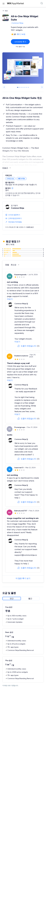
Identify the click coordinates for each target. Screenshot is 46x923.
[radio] (11, 598)
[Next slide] (42, 87)
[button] (12, 188)
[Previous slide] (4, 87)
